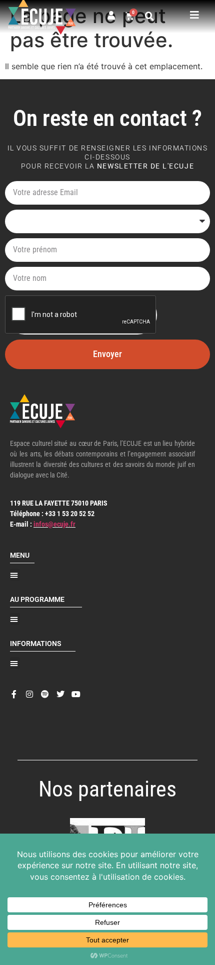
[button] (150, 17)
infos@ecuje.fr (55, 524)
